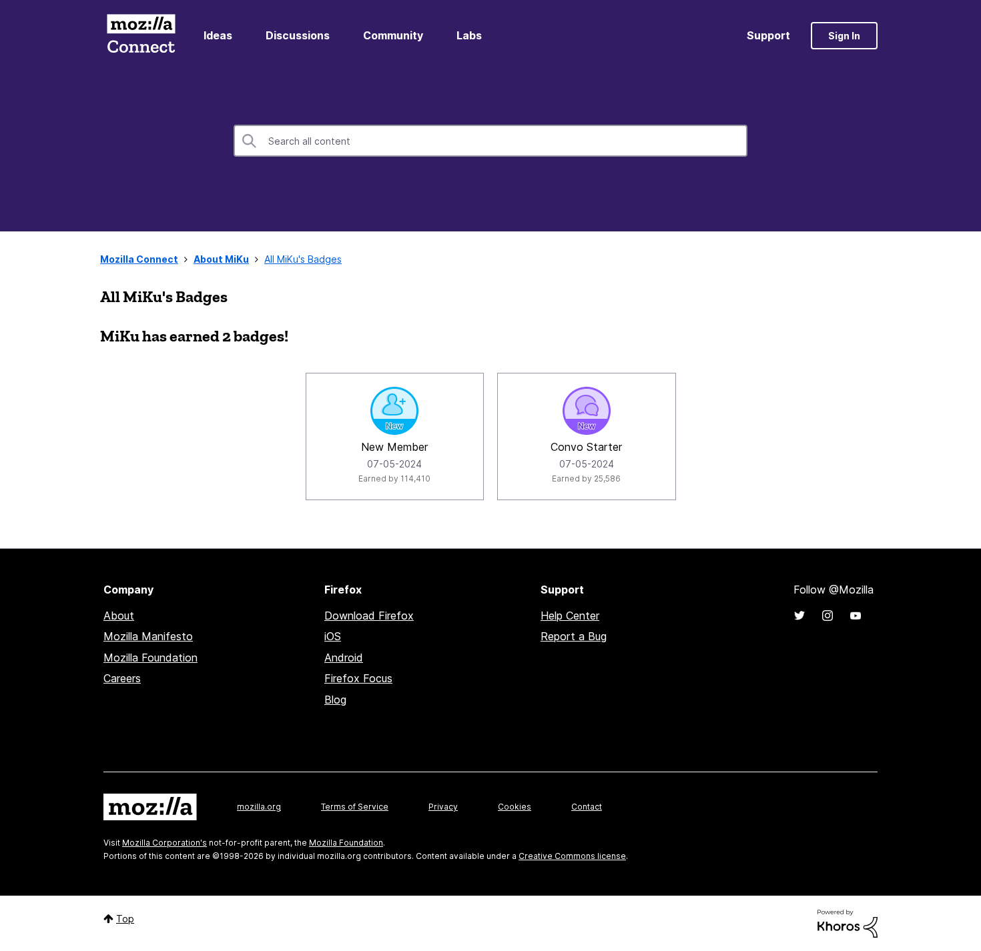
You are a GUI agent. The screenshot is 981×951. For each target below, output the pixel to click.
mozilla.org (259, 807)
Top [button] (125, 918)
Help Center (570, 615)
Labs (469, 35)
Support (768, 35)
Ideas (218, 35)
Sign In (844, 35)
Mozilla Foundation (150, 657)
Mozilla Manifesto (148, 636)
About (118, 615)
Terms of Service (354, 807)
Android (343, 657)
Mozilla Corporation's (164, 843)
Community (393, 35)
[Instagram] (828, 616)
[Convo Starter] (587, 411)
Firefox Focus (358, 678)
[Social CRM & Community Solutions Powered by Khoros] (848, 922)
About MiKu (221, 259)
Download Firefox (369, 615)
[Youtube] (856, 616)
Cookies (514, 807)
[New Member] (394, 411)
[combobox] (490, 141)
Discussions (298, 35)
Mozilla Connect (140, 35)
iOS (332, 636)
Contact (586, 807)
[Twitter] (799, 616)
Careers (122, 678)
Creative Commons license (572, 856)
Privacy (443, 807)
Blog (335, 699)
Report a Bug (574, 636)
